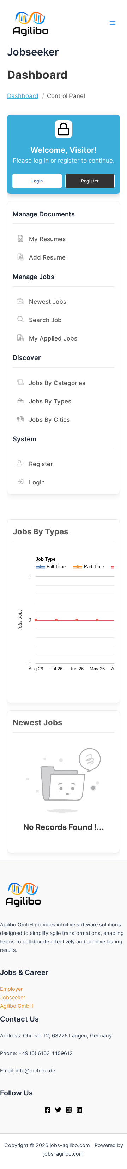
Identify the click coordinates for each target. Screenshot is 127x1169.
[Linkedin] (79, 1110)
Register (90, 181)
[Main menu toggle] (112, 23)
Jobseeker (12, 997)
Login (37, 181)
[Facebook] (47, 1110)
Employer (11, 989)
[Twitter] (58, 1110)
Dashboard (22, 95)
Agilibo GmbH (16, 1006)
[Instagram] (69, 1110)
